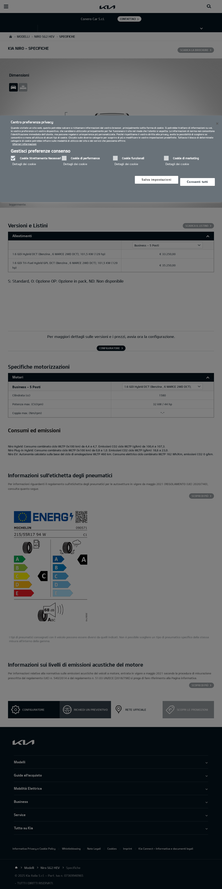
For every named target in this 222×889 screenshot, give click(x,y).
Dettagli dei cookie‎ (24, 164)
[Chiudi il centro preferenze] (217, 123)
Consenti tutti (197, 181)
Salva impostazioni (156, 179)
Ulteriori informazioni (24, 144)
